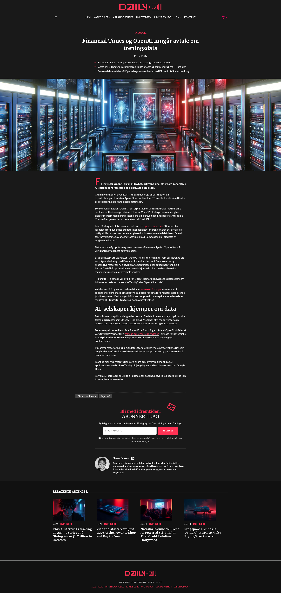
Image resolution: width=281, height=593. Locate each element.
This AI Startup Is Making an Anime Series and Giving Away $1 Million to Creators (72, 534)
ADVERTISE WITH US (100, 587)
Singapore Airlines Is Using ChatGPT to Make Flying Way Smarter (202, 532)
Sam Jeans (121, 458)
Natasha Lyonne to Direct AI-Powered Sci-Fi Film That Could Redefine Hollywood (159, 534)
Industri (141, 32)
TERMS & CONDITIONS (135, 587)
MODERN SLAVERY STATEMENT (159, 587)
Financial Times (87, 396)
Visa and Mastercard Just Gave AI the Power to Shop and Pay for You (116, 532)
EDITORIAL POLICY (182, 587)
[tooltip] (133, 458)
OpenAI (105, 396)
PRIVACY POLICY (117, 587)
